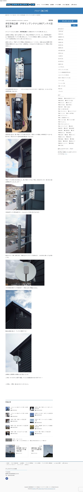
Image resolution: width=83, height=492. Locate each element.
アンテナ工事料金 (29, 463)
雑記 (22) (60, 88)
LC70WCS (70, 104)
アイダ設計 (68, 106)
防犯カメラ (73, 141)
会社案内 (22, 463)
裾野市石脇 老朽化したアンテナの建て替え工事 (36, 450)
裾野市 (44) (60, 39)
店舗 (67, 134)
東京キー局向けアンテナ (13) (64, 77)
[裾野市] (48, 450)
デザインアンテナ (19, 439)
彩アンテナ (73, 134)
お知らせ (26, 464)
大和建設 (69, 132)
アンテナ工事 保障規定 (47, 463)
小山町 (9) (60, 55)
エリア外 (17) (61, 66)
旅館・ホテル (62, 136)
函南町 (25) (60, 47)
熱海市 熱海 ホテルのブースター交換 (19, 431)
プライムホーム (63, 121)
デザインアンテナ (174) (63, 69)
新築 (32, 440)
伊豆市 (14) (60, 53)
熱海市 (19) (60, 64)
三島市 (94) (60, 31)
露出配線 (72, 143)
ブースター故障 (71, 119)
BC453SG (62, 100)
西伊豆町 (66, 141)
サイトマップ (20, 464)
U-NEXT (61, 106)
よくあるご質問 (57, 463)
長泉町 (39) (60, 42)
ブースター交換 (63, 119)
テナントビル (62, 113)
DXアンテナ (69, 102)
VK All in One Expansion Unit (50, 488)
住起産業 (72, 128)
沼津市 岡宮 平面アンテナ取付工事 (18, 419)
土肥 (73, 130)
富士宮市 (61, 134)
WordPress (34, 488)
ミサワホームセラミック (64, 124)
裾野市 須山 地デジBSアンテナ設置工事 (19, 425)
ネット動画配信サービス (64, 117)
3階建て (61, 98)
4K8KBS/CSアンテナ (38, 440)
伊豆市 (50, 20)
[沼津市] (10, 449)
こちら (65, 154)
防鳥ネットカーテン (63, 143)
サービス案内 (37, 463)
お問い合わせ (65, 463)
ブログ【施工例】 (14, 463)
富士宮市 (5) (60, 61)
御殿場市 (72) (61, 36)
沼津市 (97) (60, 34)
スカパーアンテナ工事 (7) (63, 75)
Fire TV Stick (62, 104)
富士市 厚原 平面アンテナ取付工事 (42, 431)
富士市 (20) (60, 58)
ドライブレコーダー (63, 115)
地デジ (15, 440)
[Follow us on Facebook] (7, 478)
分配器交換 (67, 130)
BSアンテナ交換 (69, 100)
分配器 (61, 130)
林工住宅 (69, 136)
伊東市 (61, 128)
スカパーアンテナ (72, 111)
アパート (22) (61, 80)
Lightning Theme (41, 488)
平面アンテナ (27, 440)
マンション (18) (61, 83)
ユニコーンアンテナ (63, 126)
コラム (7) (60, 91)
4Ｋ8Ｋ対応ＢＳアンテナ (70, 98)
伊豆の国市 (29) (61, 50)
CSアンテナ (62, 102)
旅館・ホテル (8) (61, 85)
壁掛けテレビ (62, 132)
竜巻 (60, 141)
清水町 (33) (60, 45)
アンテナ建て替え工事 (64, 109)
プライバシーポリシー (11, 464)
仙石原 (71, 126)
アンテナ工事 (20, 440)
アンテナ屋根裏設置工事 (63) (64, 72)
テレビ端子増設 (71, 113)
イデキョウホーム (63, 111)
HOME (7, 463)
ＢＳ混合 (61, 145)
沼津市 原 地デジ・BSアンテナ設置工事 (44, 413)
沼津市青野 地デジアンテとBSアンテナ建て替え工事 (21, 450)
